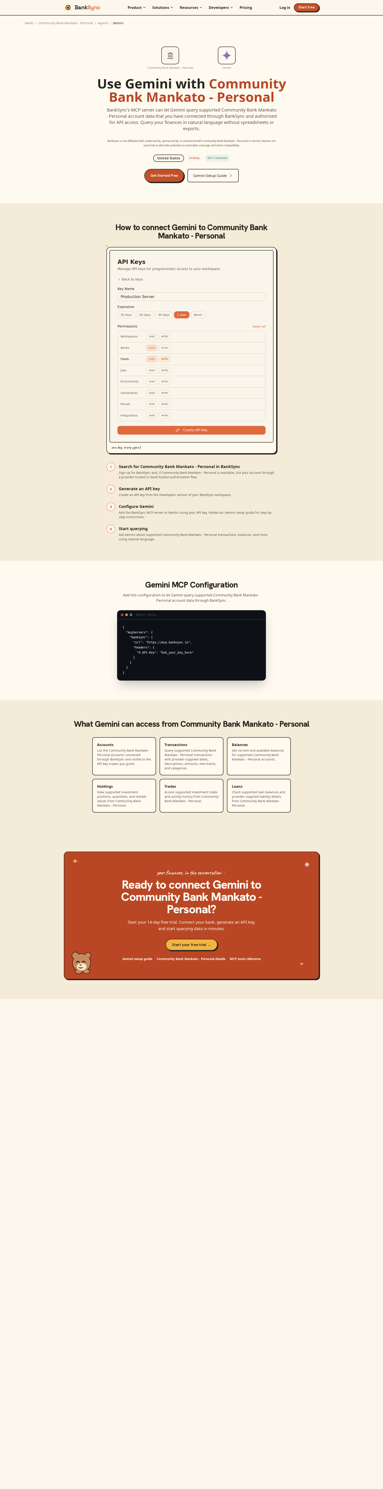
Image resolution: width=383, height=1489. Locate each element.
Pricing (246, 7)
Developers (219, 7)
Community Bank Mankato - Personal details (191, 959)
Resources (189, 7)
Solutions (160, 7)
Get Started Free (164, 175)
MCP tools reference (245, 959)
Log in (284, 7)
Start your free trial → (191, 944)
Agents (103, 23)
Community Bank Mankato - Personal (65, 23)
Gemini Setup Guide (210, 175)
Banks (29, 23)
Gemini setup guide (137, 959)
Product (135, 7)
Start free (307, 7)
